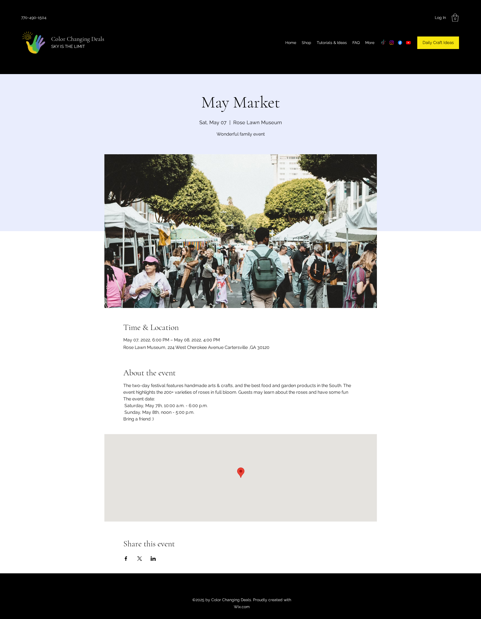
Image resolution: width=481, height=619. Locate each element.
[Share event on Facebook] (126, 558)
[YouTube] (408, 42)
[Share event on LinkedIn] (153, 558)
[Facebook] (400, 42)
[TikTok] (383, 42)
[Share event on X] (139, 558)
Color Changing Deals (77, 39)
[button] (455, 18)
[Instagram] (391, 42)
